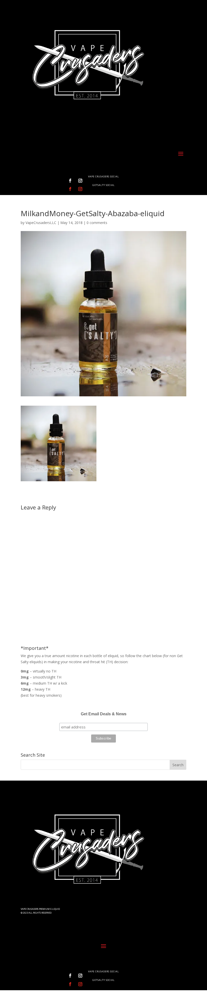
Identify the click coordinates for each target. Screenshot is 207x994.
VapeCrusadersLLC (40, 222)
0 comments (97, 222)
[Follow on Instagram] (80, 181)
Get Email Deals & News (103, 714)
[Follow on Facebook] (70, 181)
